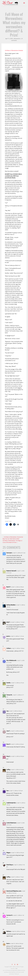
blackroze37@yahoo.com (13, 891)
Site (16, 968)
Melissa (8, 931)
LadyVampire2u (11, 803)
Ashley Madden (11, 605)
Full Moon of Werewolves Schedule (14, 50)
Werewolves (17, 38)
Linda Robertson (11, 823)
